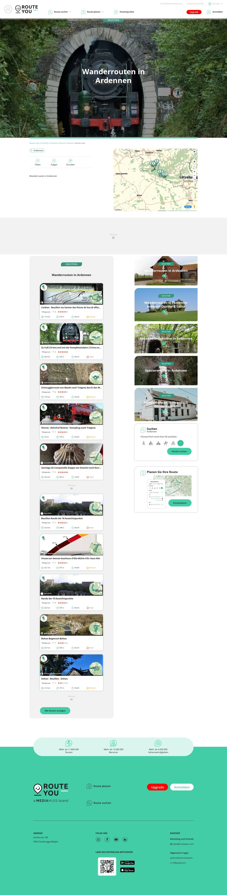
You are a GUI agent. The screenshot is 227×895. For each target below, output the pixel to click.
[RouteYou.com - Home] (26, 9)
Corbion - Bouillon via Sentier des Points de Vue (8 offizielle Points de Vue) (79, 307)
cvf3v (12, 136)
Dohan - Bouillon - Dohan (54, 678)
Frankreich (44, 143)
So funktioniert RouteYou (171, 3)
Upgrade (194, 12)
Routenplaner (180, 502)
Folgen (54, 164)
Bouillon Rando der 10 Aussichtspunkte (62, 518)
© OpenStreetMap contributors (187, 210)
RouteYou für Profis (195, 3)
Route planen (102, 786)
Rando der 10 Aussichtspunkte (57, 598)
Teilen (38, 164)
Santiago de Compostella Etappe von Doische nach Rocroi (71, 467)
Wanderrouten (34, 143)
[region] (155, 179)
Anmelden (182, 787)
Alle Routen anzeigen (55, 710)
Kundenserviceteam (182, 857)
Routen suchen (179, 451)
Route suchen (102, 803)
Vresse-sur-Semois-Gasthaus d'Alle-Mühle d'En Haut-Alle (70, 558)
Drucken (70, 164)
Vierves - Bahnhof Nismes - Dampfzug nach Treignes (68, 427)
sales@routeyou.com (183, 844)
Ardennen (62, 143)
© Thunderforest (171, 210)
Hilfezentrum (179, 862)
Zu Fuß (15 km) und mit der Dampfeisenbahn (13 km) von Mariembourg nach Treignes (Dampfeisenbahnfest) (98, 347)
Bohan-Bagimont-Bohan (54, 638)
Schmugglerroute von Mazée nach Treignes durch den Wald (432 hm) (77, 387)
